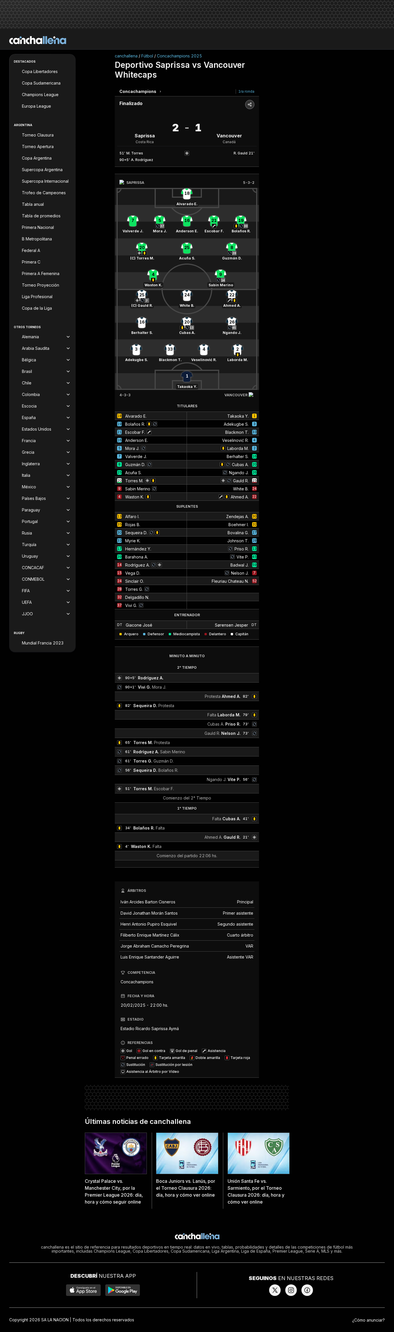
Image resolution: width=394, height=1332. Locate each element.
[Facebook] (307, 1290)
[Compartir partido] (249, 104)
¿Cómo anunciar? (368, 1320)
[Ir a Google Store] (122, 1290)
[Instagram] (291, 1290)
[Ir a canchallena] (37, 40)
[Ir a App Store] (83, 1290)
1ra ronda (246, 91)
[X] (275, 1290)
